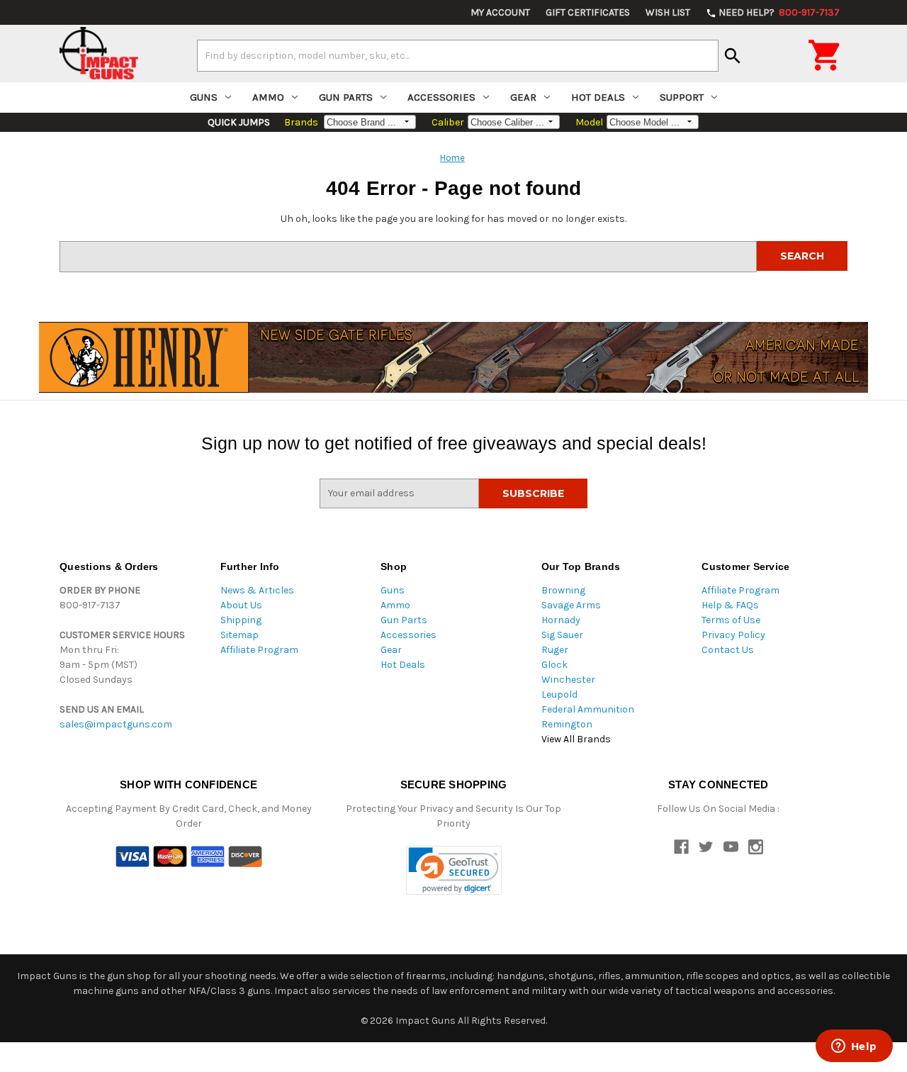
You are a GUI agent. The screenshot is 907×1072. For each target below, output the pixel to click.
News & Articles (257, 590)
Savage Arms (571, 605)
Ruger (554, 650)
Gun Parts (346, 97)
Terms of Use (731, 620)
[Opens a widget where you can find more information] (854, 1047)
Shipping (240, 620)
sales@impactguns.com (116, 724)
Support (682, 97)
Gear (523, 97)
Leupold (559, 694)
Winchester (568, 680)
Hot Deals (598, 97)
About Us (241, 605)
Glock (554, 665)
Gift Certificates (588, 12)
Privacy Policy (733, 635)
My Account (500, 12)
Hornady (560, 620)
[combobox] (458, 55)
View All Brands (576, 739)
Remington (566, 724)
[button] (454, 870)
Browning (563, 590)
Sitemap (239, 635)
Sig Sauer (562, 635)
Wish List (668, 12)
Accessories (441, 97)
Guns (204, 97)
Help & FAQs (730, 605)
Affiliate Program (259, 650)
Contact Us (728, 650)
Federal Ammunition (587, 709)
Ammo (268, 97)
